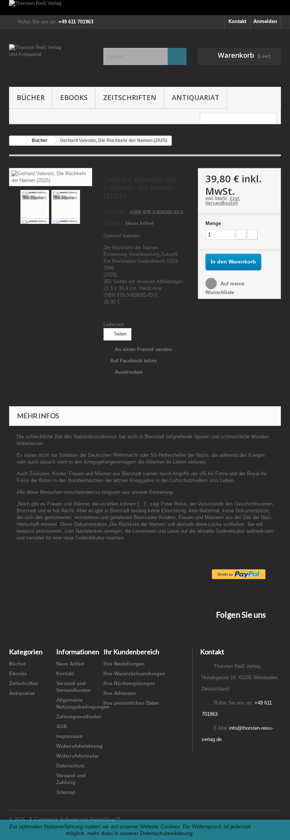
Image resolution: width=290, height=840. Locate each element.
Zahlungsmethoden (79, 717)
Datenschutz (70, 766)
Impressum (69, 736)
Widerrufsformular (77, 756)
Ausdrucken (129, 372)
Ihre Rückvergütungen (129, 683)
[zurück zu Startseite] (17, 140)
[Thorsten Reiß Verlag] (145, 7)
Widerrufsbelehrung (79, 746)
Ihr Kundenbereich (131, 651)
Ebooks (74, 97)
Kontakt (237, 21)
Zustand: (113, 223)
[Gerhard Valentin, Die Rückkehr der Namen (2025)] (50, 176)
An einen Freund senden (143, 349)
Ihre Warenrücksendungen (134, 674)
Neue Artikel (70, 664)
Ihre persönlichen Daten (131, 703)
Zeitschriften (129, 97)
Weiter (86, 204)
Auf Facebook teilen (133, 361)
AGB (61, 726)
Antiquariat (195, 97)
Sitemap (66, 792)
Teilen (119, 334)
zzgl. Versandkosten (222, 200)
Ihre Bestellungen (124, 664)
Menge (213, 223)
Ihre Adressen (119, 693)
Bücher (31, 97)
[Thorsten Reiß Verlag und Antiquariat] (50, 60)
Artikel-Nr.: (115, 212)
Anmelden (265, 21)
